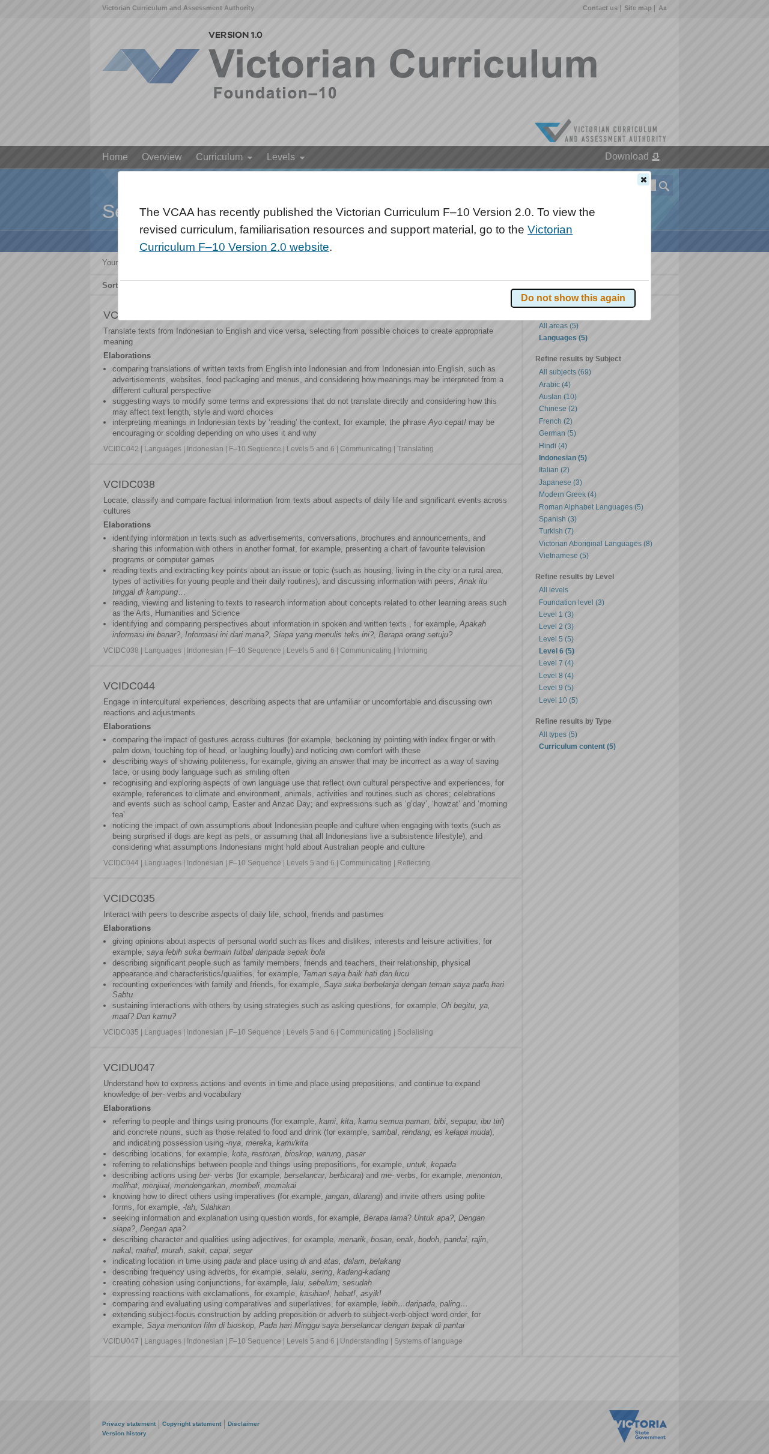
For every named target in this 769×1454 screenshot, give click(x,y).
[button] (643, 179)
